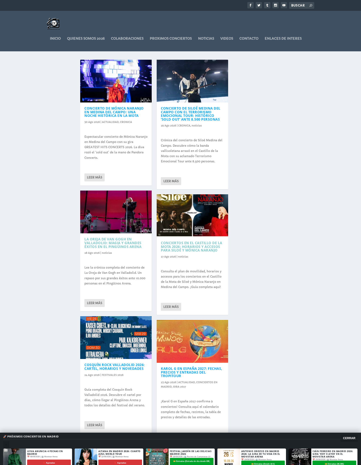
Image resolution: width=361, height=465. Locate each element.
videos (226, 38)
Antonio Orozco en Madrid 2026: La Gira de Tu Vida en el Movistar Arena (260, 454)
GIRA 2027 (179, 386)
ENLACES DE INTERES (283, 38)
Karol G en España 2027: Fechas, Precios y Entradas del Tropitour (191, 372)
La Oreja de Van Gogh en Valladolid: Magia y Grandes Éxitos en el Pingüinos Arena (112, 243)
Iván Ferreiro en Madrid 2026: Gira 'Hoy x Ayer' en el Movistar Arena (333, 454)
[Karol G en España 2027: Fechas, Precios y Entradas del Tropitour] (192, 341)
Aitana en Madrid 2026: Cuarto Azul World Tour (119, 452)
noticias (206, 38)
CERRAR (349, 438)
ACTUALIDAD (110, 122)
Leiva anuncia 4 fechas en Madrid (45, 452)
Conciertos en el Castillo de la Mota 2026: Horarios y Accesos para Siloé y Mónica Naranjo (191, 247)
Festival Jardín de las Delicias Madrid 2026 (191, 452)
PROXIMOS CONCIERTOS (171, 38)
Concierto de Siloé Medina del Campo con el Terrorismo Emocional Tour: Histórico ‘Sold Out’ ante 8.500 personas (190, 114)
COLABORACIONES (127, 38)
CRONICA (126, 122)
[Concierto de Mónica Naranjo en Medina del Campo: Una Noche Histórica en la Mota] (116, 81)
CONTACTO (248, 38)
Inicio (55, 38)
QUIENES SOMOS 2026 (86, 38)
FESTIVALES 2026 (112, 375)
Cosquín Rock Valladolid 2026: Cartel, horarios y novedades (114, 367)
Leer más (94, 177)
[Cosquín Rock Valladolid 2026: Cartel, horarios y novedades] (116, 337)
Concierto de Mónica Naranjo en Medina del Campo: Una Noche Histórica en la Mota (114, 112)
